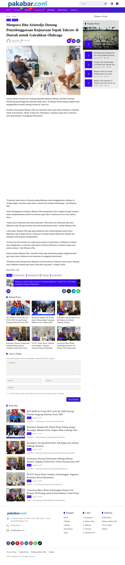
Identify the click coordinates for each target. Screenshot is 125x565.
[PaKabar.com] (27, 3)
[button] (105, 4)
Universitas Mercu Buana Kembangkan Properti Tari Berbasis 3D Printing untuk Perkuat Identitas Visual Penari (67, 345)
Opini (66, 533)
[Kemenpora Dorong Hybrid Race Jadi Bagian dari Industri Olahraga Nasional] (68, 308)
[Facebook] (64, 291)
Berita (8, 20)
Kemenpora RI (33, 275)
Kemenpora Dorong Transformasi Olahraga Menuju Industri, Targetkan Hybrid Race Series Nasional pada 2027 (18, 345)
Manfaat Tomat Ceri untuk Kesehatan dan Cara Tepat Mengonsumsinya (103, 73)
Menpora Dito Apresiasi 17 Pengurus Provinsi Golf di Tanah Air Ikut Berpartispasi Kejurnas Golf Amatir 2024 (105, 82)
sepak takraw (57, 275)
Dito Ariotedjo (20, 275)
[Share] (78, 41)
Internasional (68, 529)
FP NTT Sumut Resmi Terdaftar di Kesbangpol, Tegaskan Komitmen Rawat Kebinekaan (43, 345)
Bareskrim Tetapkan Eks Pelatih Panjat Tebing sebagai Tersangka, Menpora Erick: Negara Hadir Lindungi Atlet (43, 320)
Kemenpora (89, 517)
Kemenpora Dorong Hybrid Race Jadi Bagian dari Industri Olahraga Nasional (68, 320)
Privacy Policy (107, 525)
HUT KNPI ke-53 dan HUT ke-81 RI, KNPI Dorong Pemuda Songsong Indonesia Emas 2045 (17, 320)
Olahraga (15, 20)
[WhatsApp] (78, 291)
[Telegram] (74, 291)
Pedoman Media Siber (109, 521)
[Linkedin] (26, 543)
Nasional (67, 525)
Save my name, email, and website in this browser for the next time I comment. (37, 393)
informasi (88, 529)
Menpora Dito (89, 521)
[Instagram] (22, 543)
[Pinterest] (17, 543)
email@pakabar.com (17, 530)
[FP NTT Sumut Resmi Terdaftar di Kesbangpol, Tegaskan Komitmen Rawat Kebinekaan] (43, 333)
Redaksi (104, 529)
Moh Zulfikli (15, 40)
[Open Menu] (117, 3)
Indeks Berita (106, 517)
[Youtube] (31, 543)
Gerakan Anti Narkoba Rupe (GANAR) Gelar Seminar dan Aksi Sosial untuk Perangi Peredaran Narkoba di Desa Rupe (105, 63)
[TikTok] (40, 543)
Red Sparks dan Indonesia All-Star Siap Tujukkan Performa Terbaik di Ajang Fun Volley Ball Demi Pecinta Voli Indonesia (104, 54)
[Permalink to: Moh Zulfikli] (9, 41)
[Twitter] (69, 291)
